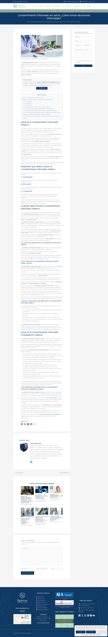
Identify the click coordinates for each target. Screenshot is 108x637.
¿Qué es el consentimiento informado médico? (33, 97)
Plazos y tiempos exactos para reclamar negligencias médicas (26, 521)
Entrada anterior (18, 472)
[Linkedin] (31, 424)
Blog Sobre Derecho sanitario (40, 58)
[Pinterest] (28, 424)
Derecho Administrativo (43, 609)
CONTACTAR (42, 88)
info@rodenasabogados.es (71, 1)
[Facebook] (22, 424)
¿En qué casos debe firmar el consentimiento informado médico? (39, 108)
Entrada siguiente (65, 472)
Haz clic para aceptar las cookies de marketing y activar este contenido (64, 621)
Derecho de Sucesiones (43, 604)
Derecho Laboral (41, 600)
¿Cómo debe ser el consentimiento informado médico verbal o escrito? (40, 110)
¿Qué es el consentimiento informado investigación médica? (36, 114)
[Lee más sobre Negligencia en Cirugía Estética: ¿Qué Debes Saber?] (56, 489)
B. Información (27, 103)
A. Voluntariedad (27, 101)
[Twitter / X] (25, 424)
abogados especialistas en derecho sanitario (49, 414)
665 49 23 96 (92, 1)
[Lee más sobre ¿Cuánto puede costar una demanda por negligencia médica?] (56, 511)
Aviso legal (98, 634)
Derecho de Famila (42, 602)
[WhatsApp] (35, 424)
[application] (42, 6)
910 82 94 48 (84, 1)
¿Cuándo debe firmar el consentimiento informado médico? (36, 107)
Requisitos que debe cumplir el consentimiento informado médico (37, 99)
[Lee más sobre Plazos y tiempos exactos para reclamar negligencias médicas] (27, 512)
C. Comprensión (27, 105)
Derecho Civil (41, 596)
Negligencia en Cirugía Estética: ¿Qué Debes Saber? (56, 496)
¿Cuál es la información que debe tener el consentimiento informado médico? (42, 112)
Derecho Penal (41, 598)
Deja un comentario (26, 58)
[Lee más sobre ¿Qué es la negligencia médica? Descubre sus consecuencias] (41, 489)
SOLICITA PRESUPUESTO (43, 623)
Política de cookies (85, 634)
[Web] (56, 569)
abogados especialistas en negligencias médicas (48, 82)
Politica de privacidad (92, 634)
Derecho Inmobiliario (42, 607)
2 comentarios (53, 498)
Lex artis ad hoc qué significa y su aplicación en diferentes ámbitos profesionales (41, 519)
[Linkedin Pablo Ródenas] (31, 462)
